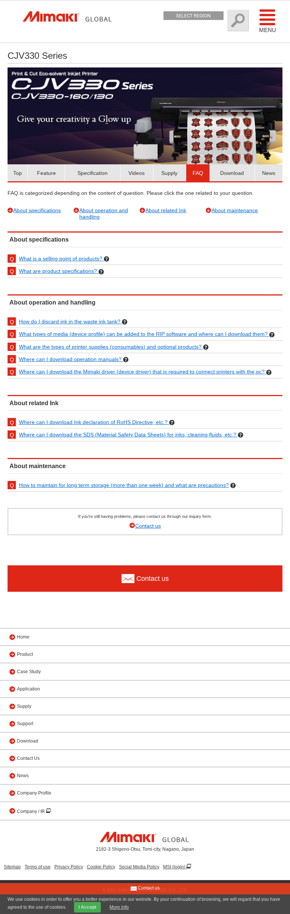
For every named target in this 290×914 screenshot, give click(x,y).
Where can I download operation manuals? (71, 359)
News (268, 173)
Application (28, 689)
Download (232, 173)
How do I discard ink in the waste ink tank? (70, 321)
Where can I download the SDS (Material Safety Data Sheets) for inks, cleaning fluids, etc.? (128, 435)
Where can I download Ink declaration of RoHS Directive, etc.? (94, 422)
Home (23, 637)
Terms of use (38, 867)
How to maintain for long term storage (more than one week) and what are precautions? (124, 485)
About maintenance (234, 210)
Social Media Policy (139, 867)
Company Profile (34, 793)
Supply (169, 173)
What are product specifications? (59, 271)
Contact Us (28, 758)
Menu (267, 30)
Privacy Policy (68, 867)
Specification (92, 173)
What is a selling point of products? (61, 259)
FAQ (198, 173)
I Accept (87, 907)
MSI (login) (175, 867)
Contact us (148, 526)
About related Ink (165, 210)
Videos (136, 173)
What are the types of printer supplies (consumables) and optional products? (111, 347)
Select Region (193, 15)
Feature (46, 173)
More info (119, 907)
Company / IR (31, 811)
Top (17, 173)
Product (25, 654)
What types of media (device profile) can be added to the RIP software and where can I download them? (144, 334)
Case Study (29, 671)
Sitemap (12, 867)
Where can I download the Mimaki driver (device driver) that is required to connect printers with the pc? (142, 372)
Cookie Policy (101, 867)
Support (25, 723)
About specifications (37, 210)
